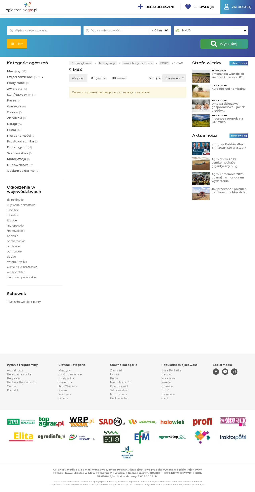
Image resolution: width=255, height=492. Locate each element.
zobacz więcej (238, 63)
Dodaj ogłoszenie (160, 7)
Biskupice (168, 394)
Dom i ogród (119, 386)
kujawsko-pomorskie (21, 205)
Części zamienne (70, 374)
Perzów (166, 374)
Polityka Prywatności (21, 382)
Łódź (164, 398)
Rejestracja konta (19, 374)
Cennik (12, 386)
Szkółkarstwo (119, 390)
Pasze (62, 390)
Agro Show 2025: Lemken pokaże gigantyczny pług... (225, 162)
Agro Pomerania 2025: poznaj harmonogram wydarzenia (228, 177)
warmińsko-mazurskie (22, 267)
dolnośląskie (15, 200)
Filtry (18, 43)
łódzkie (12, 220)
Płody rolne (66, 378)
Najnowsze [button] (172, 78)
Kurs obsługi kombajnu (229, 89)
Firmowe (121, 78)
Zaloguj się (241, 7)
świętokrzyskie (17, 262)
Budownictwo (119, 398)
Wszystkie (78, 78)
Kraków (166, 382)
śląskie (11, 256)
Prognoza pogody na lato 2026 (227, 120)
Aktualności (15, 370)
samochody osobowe (137, 63)
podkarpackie (16, 241)
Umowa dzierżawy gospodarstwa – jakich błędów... (228, 107)
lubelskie (13, 210)
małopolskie (15, 225)
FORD (164, 63)
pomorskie (14, 251)
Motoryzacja (107, 63)
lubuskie (12, 215)
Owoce (63, 398)
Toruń (165, 390)
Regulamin (14, 378)
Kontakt (12, 390)
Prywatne (99, 78)
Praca (114, 378)
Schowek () (203, 7)
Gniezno (167, 386)
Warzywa (64, 394)
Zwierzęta (65, 382)
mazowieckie (16, 231)
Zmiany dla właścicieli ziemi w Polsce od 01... (228, 75)
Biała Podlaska (171, 370)
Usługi (114, 374)
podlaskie (13, 246)
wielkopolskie (16, 272)
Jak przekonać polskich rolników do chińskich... (229, 190)
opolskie (12, 236)
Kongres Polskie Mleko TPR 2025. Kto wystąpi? (229, 146)
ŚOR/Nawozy (67, 386)
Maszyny (64, 370)
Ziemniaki (117, 370)
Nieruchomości (120, 382)
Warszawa (168, 378)
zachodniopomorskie (21, 277)
